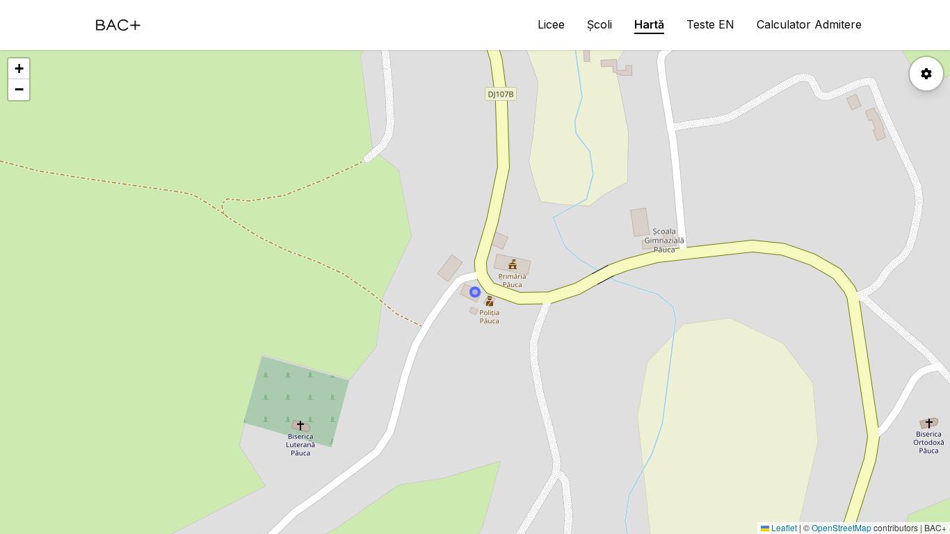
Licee (551, 24)
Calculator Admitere (809, 24)
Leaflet (783, 527)
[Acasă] (118, 25)
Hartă (649, 24)
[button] (18, 68)
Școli (599, 24)
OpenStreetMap (841, 527)
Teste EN (710, 24)
